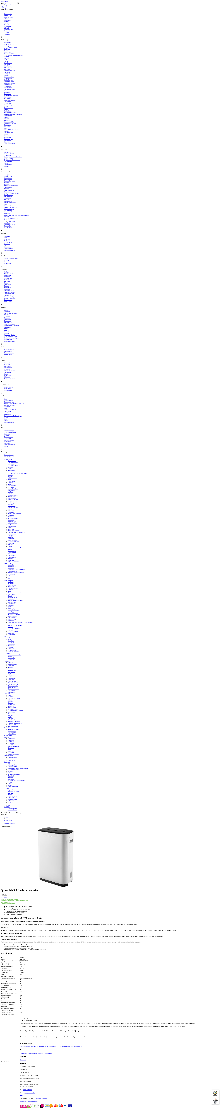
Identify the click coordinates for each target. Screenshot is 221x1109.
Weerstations (7, 52)
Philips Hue (7, 111)
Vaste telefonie (8, 42)
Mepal (6, 109)
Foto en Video (8, 15)
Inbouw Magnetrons (9, 370)
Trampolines (7, 414)
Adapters (6, 216)
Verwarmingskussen (9, 298)
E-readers (6, 333)
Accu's (6, 163)
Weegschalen (7, 281)
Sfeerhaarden (7, 72)
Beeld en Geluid (8, 17)
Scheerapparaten (8, 273)
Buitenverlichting (9, 455)
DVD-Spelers (8, 176)
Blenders (6, 75)
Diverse (6, 417)
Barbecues (7, 64)
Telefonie (6, 25)
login (2, 8)
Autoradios (7, 236)
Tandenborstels (8, 279)
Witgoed (6, 28)
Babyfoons (7, 69)
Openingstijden (43, 1046)
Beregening (7, 434)
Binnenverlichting (9, 456)
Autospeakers (8, 242)
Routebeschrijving (52, 1046)
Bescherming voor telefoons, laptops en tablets (16, 215)
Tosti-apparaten (8, 67)
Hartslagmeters (8, 278)
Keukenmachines (9, 53)
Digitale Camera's (9, 153)
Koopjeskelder (8, 26)
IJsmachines (7, 94)
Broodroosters (8, 63)
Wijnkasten (7, 377)
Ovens (6, 61)
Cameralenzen (8, 164)
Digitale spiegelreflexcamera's (12, 160)
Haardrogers (7, 275)
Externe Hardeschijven (10, 313)
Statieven (6, 166)
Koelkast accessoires (9, 378)
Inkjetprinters (7, 319)
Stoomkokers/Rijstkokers (11, 95)
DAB (5, 237)
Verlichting (7, 34)
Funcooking (7, 140)
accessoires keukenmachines (15, 55)
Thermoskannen (8, 108)
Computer (7, 23)
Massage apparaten (9, 295)
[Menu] (218, 1091)
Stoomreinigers (8, 78)
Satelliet (6, 184)
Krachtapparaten (8, 387)
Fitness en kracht (8, 29)
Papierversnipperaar (9, 341)
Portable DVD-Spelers (10, 207)
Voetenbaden (7, 287)
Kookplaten (7, 369)
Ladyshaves (7, 284)
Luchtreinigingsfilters (10, 123)
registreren (7, 8)
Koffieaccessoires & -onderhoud (13, 114)
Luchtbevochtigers (9, 81)
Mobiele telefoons (9, 353)
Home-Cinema (8, 178)
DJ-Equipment (8, 201)
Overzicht (23, 1060)
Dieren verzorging (9, 297)
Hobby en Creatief (9, 422)
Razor (5, 419)
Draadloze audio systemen (11, 218)
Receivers (6, 182)
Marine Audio (8, 187)
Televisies (6, 219)
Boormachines (8, 262)
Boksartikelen (8, 390)
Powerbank (7, 311)
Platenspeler (7, 226)
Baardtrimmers (8, 300)
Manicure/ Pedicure (9, 292)
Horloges (6, 272)
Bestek (6, 106)
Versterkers (7, 239)
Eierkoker (6, 117)
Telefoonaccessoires (9, 349)
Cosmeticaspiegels (9, 293)
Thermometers (8, 301)
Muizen (6, 328)
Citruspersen (7, 101)
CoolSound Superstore (41, 1098)
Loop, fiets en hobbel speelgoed (12, 416)
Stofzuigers (7, 46)
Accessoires (7, 155)
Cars (5, 408)
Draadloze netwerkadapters (11, 338)
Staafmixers (7, 98)
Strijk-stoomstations (9, 100)
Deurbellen (7, 142)
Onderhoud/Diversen (10, 432)
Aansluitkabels (8, 212)
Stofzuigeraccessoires (10, 112)
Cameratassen (8, 161)
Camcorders (7, 152)
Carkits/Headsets (8, 248)
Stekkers (6, 131)
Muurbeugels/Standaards (11, 185)
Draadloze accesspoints (10, 336)
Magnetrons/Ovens (9, 89)
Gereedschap (7, 20)
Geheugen (7, 316)
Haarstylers (7, 289)
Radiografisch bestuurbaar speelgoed (14, 403)
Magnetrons (7, 372)
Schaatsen (7, 413)
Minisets (6, 188)
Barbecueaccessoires (9, 444)
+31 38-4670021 (27, 1090)
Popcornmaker (8, 115)
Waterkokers (7, 66)
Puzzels (6, 420)
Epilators (6, 286)
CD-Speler (7, 174)
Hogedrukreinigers (9, 430)
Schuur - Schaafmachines (11, 258)
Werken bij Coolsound (32, 1046)
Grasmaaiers (7, 438)
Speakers (6, 199)
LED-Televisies (12, 221)
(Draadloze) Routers (9, 335)
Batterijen (6, 118)
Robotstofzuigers (8, 104)
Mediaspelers (7, 198)
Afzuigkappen (8, 367)
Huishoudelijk (8, 14)
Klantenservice (61, 1046)
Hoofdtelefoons (8, 195)
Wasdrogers (7, 366)
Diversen (6, 56)
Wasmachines (8, 363)
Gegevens (23, 1046)
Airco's (6, 50)
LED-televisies (8, 210)
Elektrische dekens (9, 290)
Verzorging (7, 21)
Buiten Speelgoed (9, 400)
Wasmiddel (7, 120)
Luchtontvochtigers (9, 83)
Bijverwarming (8, 87)
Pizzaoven (7, 126)
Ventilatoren (7, 86)
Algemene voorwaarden (72, 1046)
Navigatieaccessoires (9, 250)
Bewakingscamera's (9, 224)
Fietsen (6, 446)
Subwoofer (7, 244)
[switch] (215, 1102)
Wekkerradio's (8, 196)
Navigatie (6, 245)
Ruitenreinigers (8, 134)
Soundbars (7, 223)
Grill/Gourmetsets (9, 60)
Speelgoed (7, 31)
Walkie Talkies (8, 354)
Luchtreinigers (8, 84)
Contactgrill (7, 125)
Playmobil (7, 406)
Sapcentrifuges (8, 103)
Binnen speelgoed (9, 402)
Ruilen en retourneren (37, 1053)
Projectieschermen (9, 190)
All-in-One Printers (9, 324)
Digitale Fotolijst (8, 158)
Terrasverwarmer (8, 437)
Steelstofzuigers (8, 132)
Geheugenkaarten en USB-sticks (13, 157)
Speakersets (7, 321)
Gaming (6, 332)
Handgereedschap (9, 440)
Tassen (6, 283)
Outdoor (6, 32)
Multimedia (7, 241)
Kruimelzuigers (8, 80)
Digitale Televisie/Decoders (11, 193)
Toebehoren (7, 388)
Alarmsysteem (8, 227)
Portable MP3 (8, 179)
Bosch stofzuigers (12, 47)
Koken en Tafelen (9, 122)
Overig (6, 310)
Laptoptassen (7, 327)
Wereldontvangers (9, 209)
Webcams (6, 330)
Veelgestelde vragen (25, 1053)
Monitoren (7, 318)
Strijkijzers (7, 49)
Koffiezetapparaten (9, 44)
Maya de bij (7, 411)
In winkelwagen (5, 897)
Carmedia (6, 18)
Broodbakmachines (9, 70)
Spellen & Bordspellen (10, 409)
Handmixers (7, 97)
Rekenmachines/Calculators (11, 325)
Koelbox (6, 128)
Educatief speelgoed (9, 405)
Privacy (81, 1046)
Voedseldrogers (8, 139)
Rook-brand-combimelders (11, 129)
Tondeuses (7, 276)
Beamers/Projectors (9, 181)
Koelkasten (7, 364)
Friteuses (6, 58)
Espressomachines (9, 77)
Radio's (6, 204)
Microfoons (7, 213)
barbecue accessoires (9, 143)
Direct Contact (48, 1053)
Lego (5, 399)
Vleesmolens (7, 137)
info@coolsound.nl (30, 1093)
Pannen (6, 91)
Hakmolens (7, 136)
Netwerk (6, 314)
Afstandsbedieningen (10, 202)
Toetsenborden (8, 322)
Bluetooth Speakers (9, 206)
